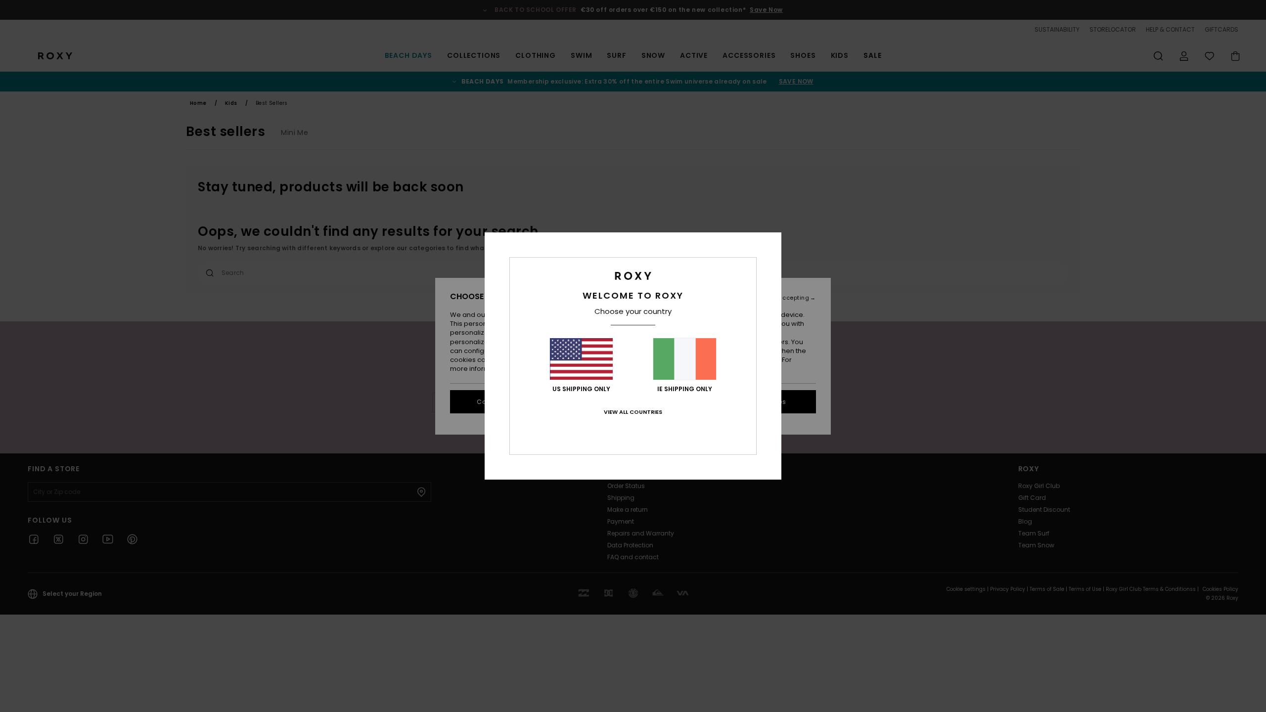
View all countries (633, 412)
